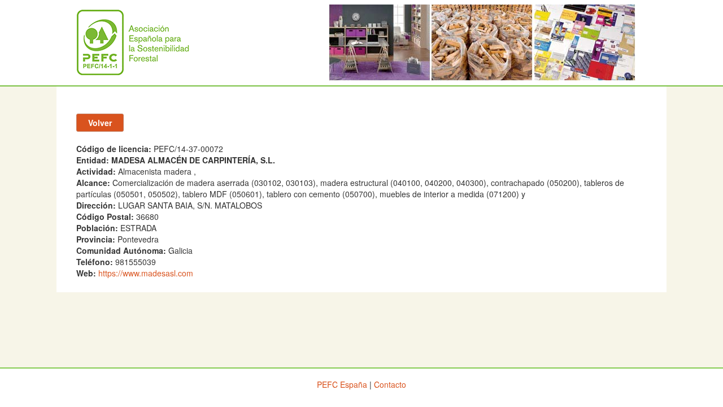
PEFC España (342, 384)
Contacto (390, 384)
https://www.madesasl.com (145, 273)
